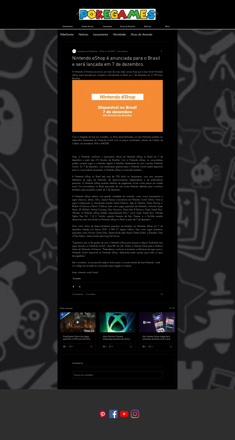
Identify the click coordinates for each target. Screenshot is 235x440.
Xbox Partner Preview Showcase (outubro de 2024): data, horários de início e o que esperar (117, 337)
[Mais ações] (161, 51)
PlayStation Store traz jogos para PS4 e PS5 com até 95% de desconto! (76, 337)
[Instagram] (135, 414)
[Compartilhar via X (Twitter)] (79, 286)
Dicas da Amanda (141, 34)
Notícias (83, 34)
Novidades (119, 34)
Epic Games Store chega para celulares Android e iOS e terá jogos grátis (156, 337)
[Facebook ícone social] (113, 414)
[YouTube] (124, 414)
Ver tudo (172, 308)
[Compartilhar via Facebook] (73, 286)
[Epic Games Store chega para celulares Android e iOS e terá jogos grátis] (157, 322)
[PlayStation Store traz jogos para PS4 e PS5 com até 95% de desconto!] (77, 322)
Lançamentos (100, 34)
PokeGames (67, 34)
